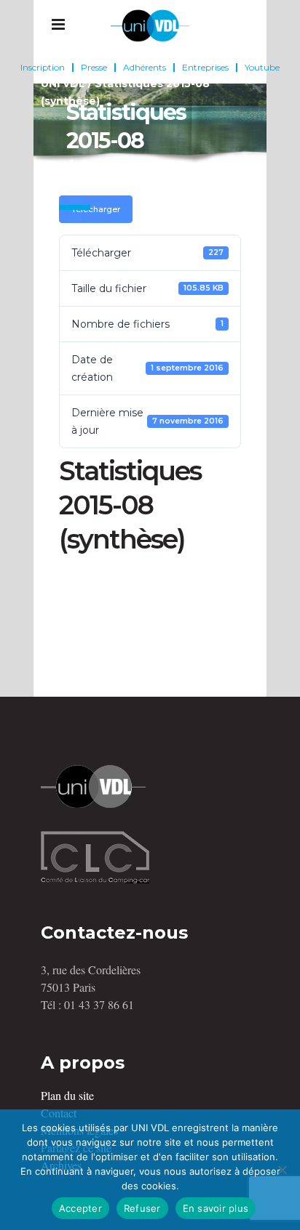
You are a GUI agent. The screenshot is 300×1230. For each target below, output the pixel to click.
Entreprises (205, 67)
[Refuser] (282, 1169)
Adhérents (144, 67)
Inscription (42, 67)
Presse (94, 67)
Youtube (262, 67)
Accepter (80, 1208)
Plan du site (67, 1095)
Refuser (142, 1208)
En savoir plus (216, 1208)
